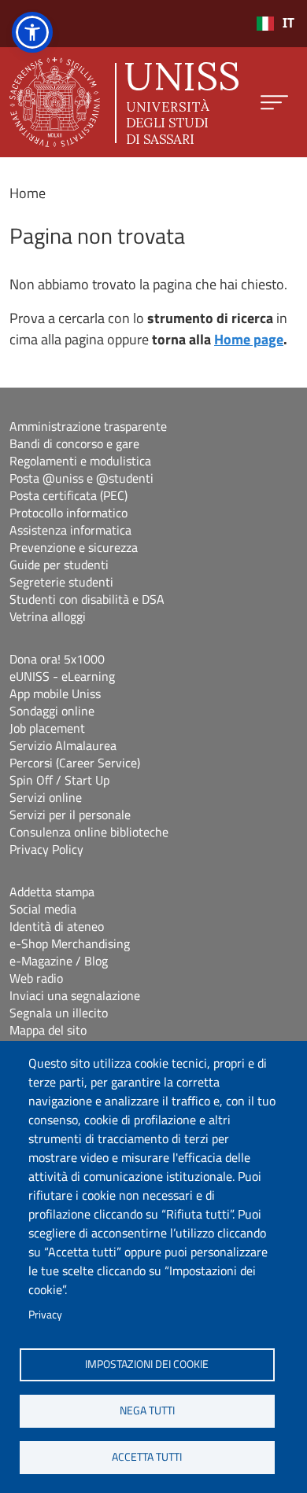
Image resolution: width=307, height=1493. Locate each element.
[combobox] (275, 23)
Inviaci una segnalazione (74, 995)
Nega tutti (147, 1410)
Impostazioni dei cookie (147, 1364)
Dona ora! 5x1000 (57, 658)
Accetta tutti (147, 1457)
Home (27, 193)
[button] (32, 32)
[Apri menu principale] (274, 102)
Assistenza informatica (70, 530)
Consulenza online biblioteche (88, 831)
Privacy (45, 1314)
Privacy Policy (46, 849)
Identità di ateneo (56, 926)
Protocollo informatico (68, 512)
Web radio (36, 978)
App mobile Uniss (55, 693)
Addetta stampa (51, 891)
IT (288, 23)
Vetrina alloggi (47, 616)
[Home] (124, 102)
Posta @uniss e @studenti (81, 478)
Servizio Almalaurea (63, 745)
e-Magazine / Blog (58, 960)
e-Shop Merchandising (69, 943)
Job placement (47, 728)
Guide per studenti (59, 564)
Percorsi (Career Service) (74, 762)
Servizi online (45, 797)
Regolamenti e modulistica (80, 460)
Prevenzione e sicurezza (73, 547)
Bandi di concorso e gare (74, 443)
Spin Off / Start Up (59, 780)
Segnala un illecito (58, 1012)
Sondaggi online (51, 710)
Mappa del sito (48, 1030)
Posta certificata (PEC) (68, 495)
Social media (42, 908)
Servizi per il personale (70, 814)
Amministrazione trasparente (88, 426)
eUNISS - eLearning (62, 676)
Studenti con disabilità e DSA (87, 599)
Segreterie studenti (61, 581)
